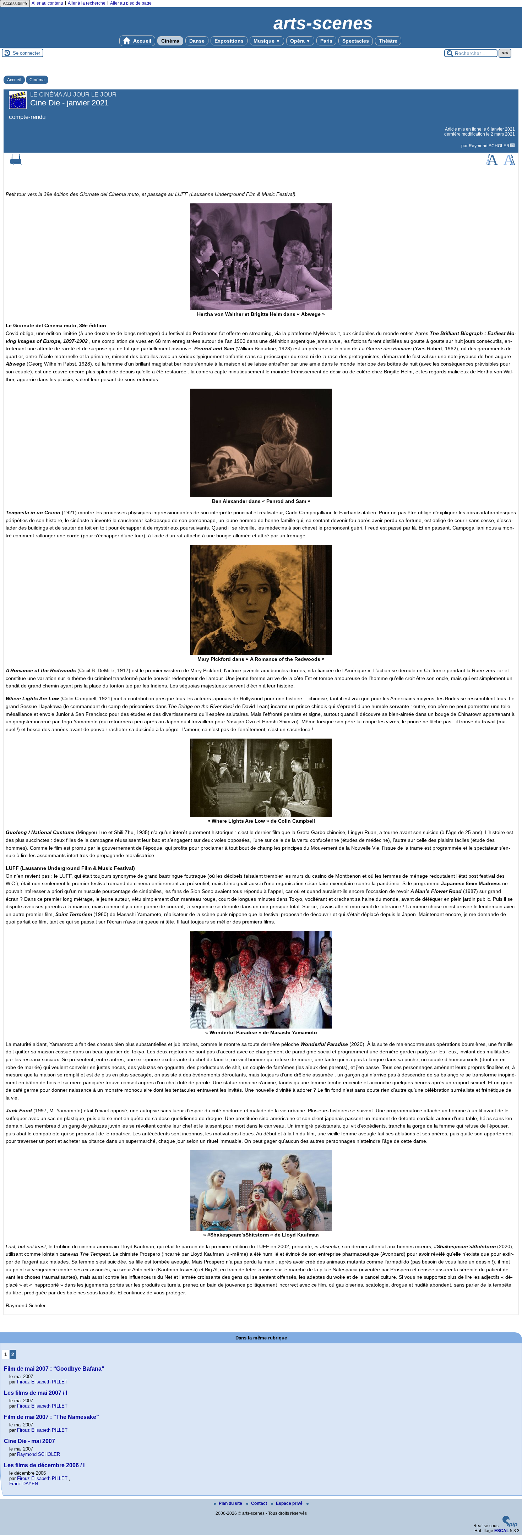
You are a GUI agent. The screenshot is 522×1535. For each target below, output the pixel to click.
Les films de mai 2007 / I (35, 1393)
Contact (259, 1503)
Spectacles (355, 41)
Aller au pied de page (131, 3)
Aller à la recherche (86, 3)
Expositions (229, 41)
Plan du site (231, 1503)
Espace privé (290, 1503)
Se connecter (26, 53)
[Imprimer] (16, 163)
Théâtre (388, 41)
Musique (267, 41)
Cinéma (170, 41)
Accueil (141, 41)
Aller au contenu (47, 3)
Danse (197, 41)
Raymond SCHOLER (489, 145)
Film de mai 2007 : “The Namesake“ (51, 1417)
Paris (326, 41)
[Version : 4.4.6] (510, 1525)
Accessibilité (15, 3)
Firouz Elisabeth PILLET (42, 1382)
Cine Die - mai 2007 (29, 1441)
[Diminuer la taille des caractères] (509, 163)
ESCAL (501, 1530)
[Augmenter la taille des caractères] (491, 163)
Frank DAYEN (23, 1483)
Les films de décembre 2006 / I (44, 1465)
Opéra (300, 41)
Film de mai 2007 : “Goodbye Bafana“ (54, 1369)
